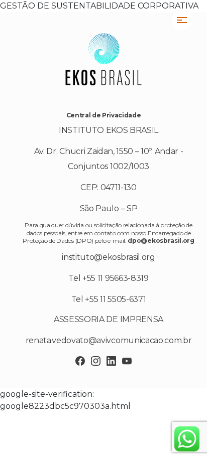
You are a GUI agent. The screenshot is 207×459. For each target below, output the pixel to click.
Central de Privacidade (103, 115)
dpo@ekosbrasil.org (161, 240)
